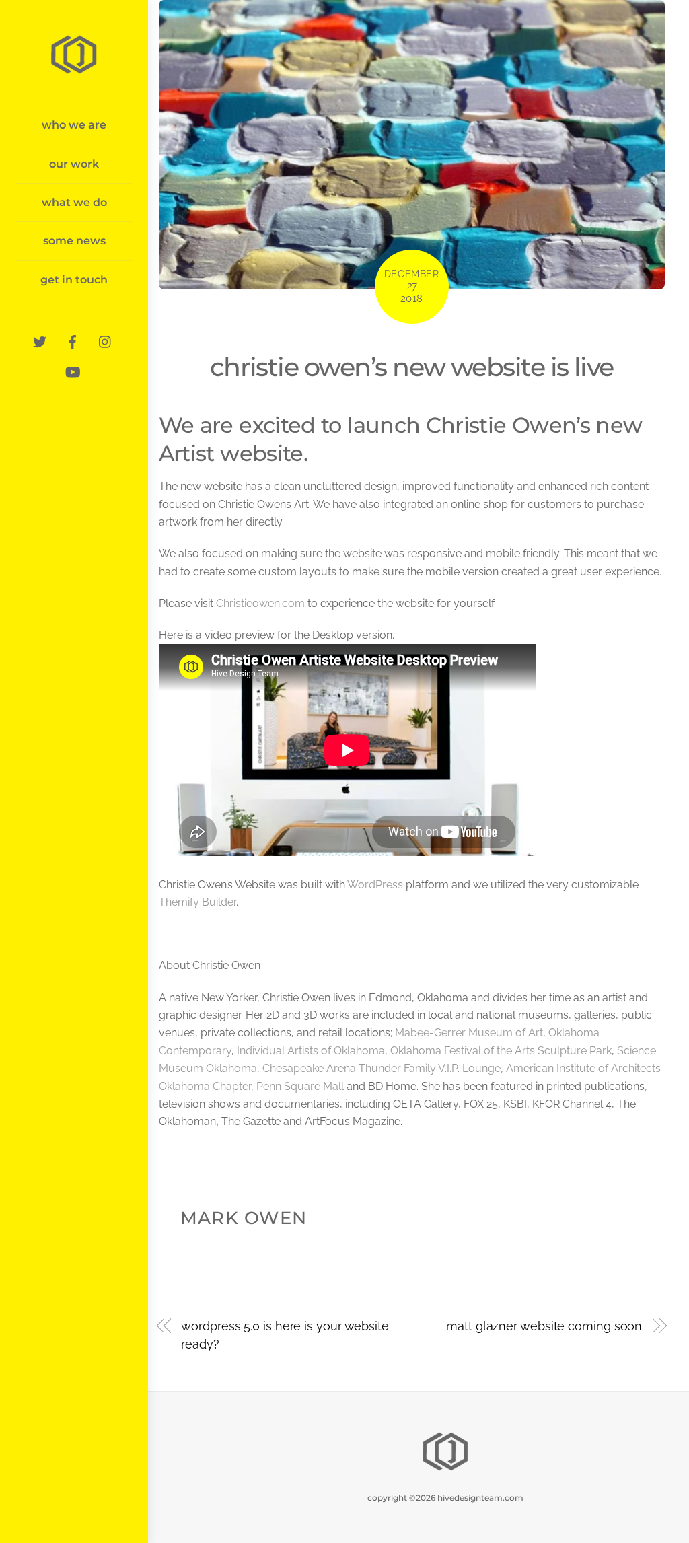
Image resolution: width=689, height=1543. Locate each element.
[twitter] (39, 340)
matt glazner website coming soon (544, 1326)
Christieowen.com (260, 603)
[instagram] (105, 340)
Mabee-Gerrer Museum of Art (469, 1032)
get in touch (74, 279)
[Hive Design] (74, 71)
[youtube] (72, 370)
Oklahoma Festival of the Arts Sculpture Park (501, 1050)
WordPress (375, 884)
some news (74, 240)
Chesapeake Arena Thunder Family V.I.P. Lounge (381, 1068)
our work (74, 163)
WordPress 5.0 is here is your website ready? (285, 1335)
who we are (74, 124)
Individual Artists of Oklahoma (311, 1050)
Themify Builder (197, 902)
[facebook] (72, 340)
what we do (74, 202)
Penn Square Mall (300, 1086)
